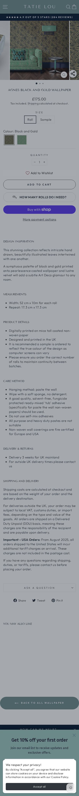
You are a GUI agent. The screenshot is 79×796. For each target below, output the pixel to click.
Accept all (39, 786)
